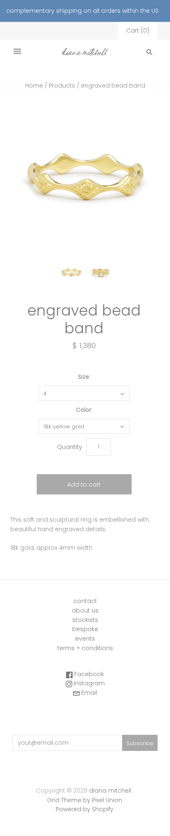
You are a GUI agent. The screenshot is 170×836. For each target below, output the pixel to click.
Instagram (88, 683)
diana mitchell (110, 790)
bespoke (85, 629)
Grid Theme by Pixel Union (84, 800)
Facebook (88, 674)
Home (34, 85)
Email (88, 693)
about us (85, 610)
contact (85, 601)
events (85, 638)
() (137, 30)
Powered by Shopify (84, 809)
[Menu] (17, 52)
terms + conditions (85, 648)
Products (62, 85)
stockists (85, 620)
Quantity (69, 447)
